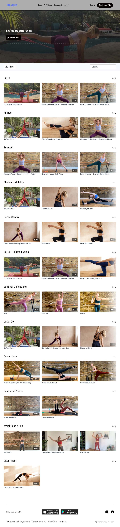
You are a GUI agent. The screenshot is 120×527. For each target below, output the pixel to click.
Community (58, 5)
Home (40, 5)
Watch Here (14, 38)
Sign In (92, 5)
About (66, 5)
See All (114, 78)
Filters (11, 67)
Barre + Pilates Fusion (16, 251)
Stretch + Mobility (14, 182)
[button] (8, 43)
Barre (7, 78)
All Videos (48, 5)
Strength (8, 147)
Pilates (7, 112)
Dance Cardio (11, 217)
